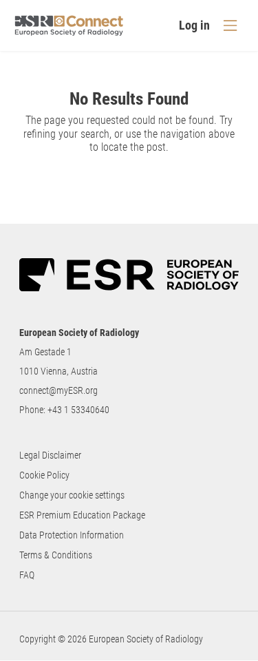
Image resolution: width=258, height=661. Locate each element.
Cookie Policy (44, 475)
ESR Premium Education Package (82, 515)
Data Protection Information (71, 535)
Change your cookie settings (72, 495)
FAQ (26, 574)
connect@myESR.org (58, 390)
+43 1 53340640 (78, 409)
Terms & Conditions (55, 554)
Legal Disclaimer (50, 455)
